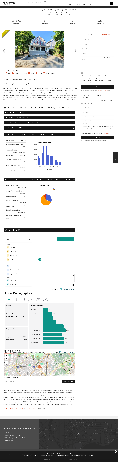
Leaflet (61, 374)
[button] (45, 1)
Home (6, 408)
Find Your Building (44, 459)
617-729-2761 (96, 4)
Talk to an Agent (74, 459)
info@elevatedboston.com (12, 435)
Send (97, 87)
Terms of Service (105, 90)
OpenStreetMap (67, 374)
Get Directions (68, 381)
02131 (33, 408)
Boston (28, 408)
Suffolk (22, 408)
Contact (85, 4)
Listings (11, 408)
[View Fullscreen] (6, 362)
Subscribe (97, 137)
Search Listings (73, 4)
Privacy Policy (105, 82)
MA (17, 408)
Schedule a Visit (105, 34)
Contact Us (89, 34)
